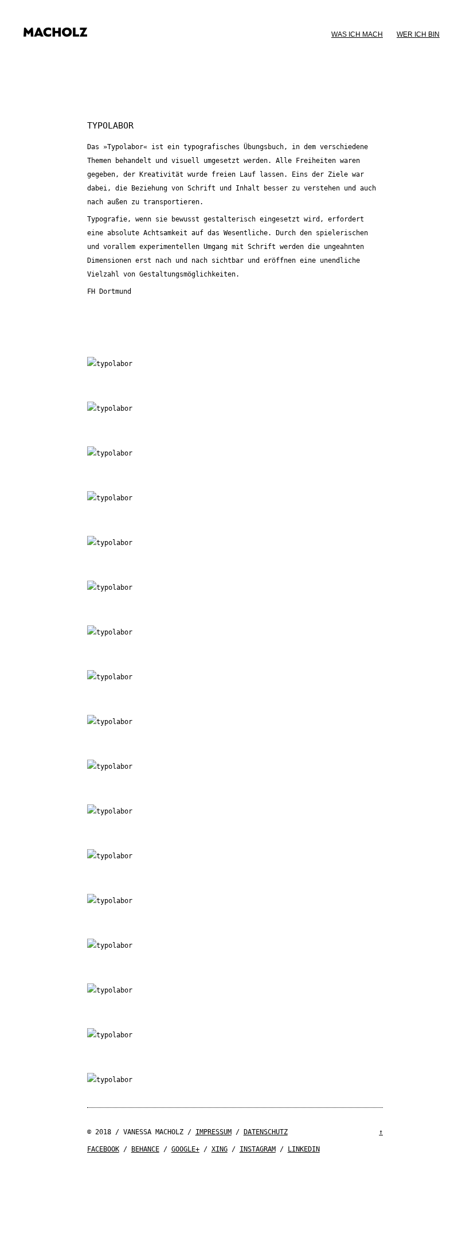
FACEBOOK (103, 1149)
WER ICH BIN (418, 34)
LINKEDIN (304, 1149)
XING (219, 1149)
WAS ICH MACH (357, 34)
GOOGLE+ (185, 1149)
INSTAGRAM (258, 1149)
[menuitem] (357, 34)
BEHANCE (145, 1149)
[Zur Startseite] (55, 39)
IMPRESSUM (213, 1132)
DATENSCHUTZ (266, 1132)
